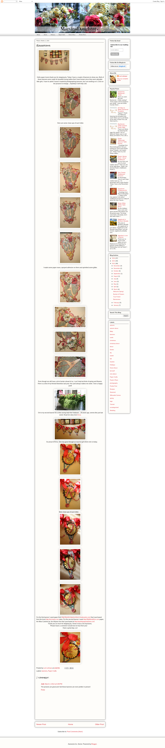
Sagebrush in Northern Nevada (123, 220)
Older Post (99, 724)
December (117, 266)
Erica (79, 415)
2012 (113, 263)
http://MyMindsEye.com (91, 619)
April (115, 286)
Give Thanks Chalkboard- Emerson (121, 174)
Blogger (94, 744)
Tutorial (112, 404)
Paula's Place (72, 34)
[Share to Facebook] (71, 668)
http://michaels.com (52, 619)
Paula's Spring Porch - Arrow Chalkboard (122, 158)
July (115, 279)
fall (111, 358)
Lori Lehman (123, 76)
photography (114, 383)
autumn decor (114, 328)
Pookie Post (113, 386)
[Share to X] (69, 668)
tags (111, 401)
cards (111, 337)
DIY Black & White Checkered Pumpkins (123, 109)
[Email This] (65, 668)
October (116, 271)
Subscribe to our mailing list (119, 45)
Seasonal (113, 392)
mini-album (113, 374)
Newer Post (41, 724)
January (116, 305)
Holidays (112, 365)
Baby (111, 331)
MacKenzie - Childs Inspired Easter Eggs (122, 125)
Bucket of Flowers (118, 294)
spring (112, 398)
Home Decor (114, 368)
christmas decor (115, 343)
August (116, 276)
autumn (112, 325)
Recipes (112, 389)
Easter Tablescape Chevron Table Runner (122, 141)
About (45, 34)
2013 (113, 261)
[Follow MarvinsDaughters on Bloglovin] (118, 67)
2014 (113, 258)
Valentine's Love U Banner (123, 236)
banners (44, 671)
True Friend (116, 296)
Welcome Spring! (118, 291)
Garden (112, 362)
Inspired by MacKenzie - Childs (121, 93)
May (115, 284)
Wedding (112, 410)
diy (111, 352)
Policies (53, 34)
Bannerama (116, 299)
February (117, 302)
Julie (42, 684)
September (117, 273)
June (115, 281)
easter (112, 355)
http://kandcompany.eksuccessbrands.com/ (76, 617)
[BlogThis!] (67, 668)
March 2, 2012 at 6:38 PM (53, 684)
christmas (113, 340)
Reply (43, 690)
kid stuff (112, 371)
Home (38, 34)
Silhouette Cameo (115, 395)
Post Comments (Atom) (75, 731)
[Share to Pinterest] (73, 668)
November (117, 268)
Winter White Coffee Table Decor (122, 204)
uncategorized (114, 407)
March (116, 289)
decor (111, 346)
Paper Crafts (62, 34)
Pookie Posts (82, 34)
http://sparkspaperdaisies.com (84, 621)
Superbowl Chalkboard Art (122, 189)
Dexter (112, 349)
